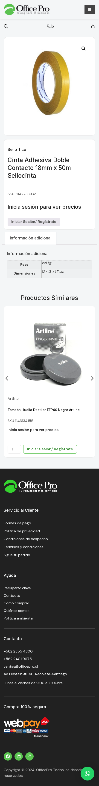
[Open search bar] (6, 26)
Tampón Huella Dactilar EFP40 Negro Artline (44, 410)
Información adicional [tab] (30, 238)
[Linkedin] (19, 756)
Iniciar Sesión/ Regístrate (33, 221)
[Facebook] (8, 756)
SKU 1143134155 (20, 420)
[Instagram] (29, 756)
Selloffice (17, 149)
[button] (83, 48)
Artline (13, 398)
